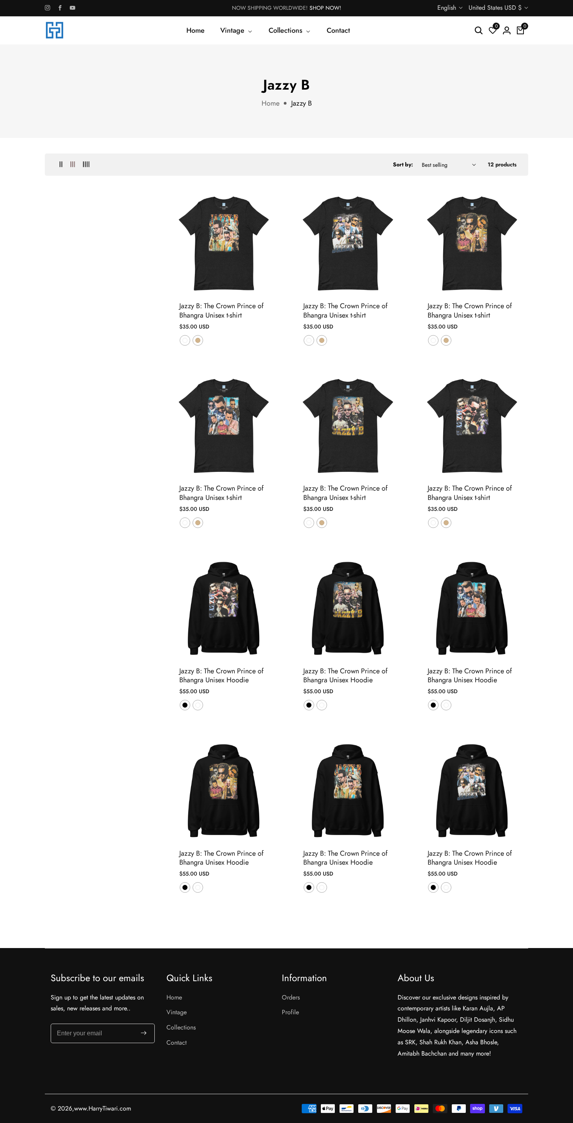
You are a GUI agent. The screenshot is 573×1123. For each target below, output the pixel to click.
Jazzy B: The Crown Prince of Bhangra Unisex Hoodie (221, 676)
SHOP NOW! (325, 8)
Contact (338, 30)
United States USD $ (496, 7)
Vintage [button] (233, 30)
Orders (291, 997)
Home (195, 30)
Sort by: (403, 164)
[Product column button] (61, 164)
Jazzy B (301, 103)
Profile (290, 1012)
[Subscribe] (143, 1033)
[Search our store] (479, 30)
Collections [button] (286, 30)
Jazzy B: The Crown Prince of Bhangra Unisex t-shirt (221, 311)
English (447, 7)
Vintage (176, 1012)
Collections (181, 1027)
